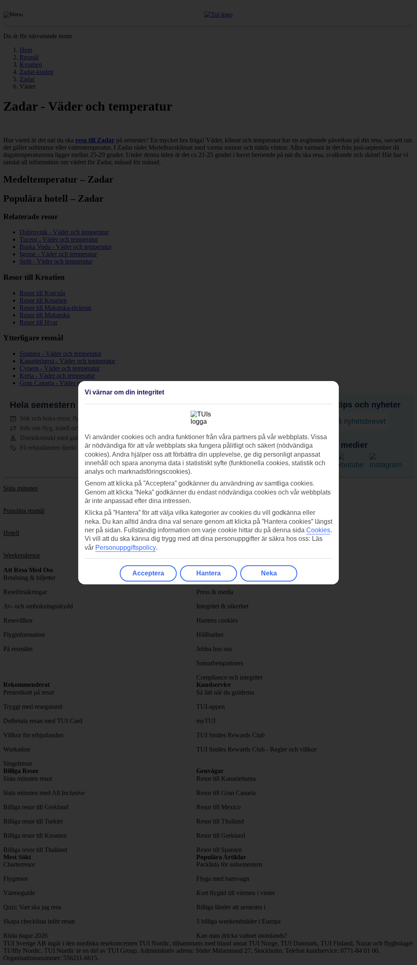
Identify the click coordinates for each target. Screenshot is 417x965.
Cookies (318, 530)
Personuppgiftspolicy (125, 547)
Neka (269, 573)
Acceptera (148, 573)
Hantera (208, 573)
